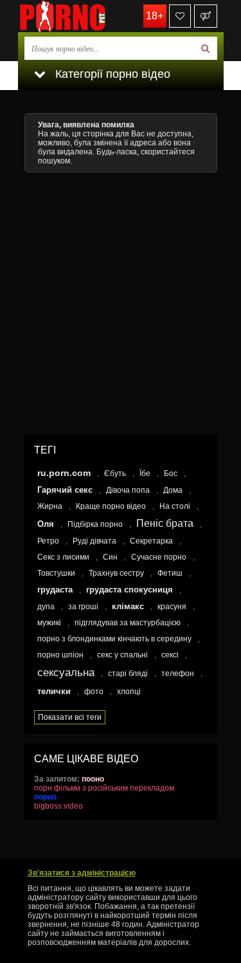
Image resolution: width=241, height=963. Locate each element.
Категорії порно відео (111, 74)
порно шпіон (60, 654)
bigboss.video (58, 806)
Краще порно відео (111, 506)
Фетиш (170, 573)
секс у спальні (122, 654)
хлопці (129, 691)
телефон (177, 673)
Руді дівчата (94, 541)
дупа (46, 606)
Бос (170, 473)
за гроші (83, 606)
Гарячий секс (65, 490)
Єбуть (115, 473)
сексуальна (65, 672)
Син (110, 557)
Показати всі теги (70, 717)
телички (54, 691)
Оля (45, 524)
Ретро (48, 541)
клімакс (128, 606)
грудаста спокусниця (129, 589)
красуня (171, 606)
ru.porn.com (64, 473)
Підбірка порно (95, 524)
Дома (173, 490)
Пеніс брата (164, 523)
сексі (170, 654)
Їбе (144, 473)
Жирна (49, 506)
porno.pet (82, 16)
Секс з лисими (63, 557)
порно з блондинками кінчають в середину (114, 638)
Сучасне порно (158, 557)
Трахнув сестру (116, 573)
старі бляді (128, 673)
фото (93, 691)
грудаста (55, 589)
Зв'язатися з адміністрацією (82, 872)
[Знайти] (205, 48)
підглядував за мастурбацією (128, 622)
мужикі (49, 622)
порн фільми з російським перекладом (104, 788)
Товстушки (56, 573)
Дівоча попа (128, 490)
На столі (174, 506)
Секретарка (151, 541)
